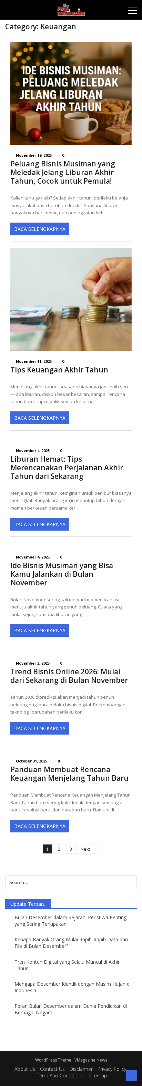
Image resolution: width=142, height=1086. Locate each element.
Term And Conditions (60, 1075)
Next (85, 849)
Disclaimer (81, 1069)
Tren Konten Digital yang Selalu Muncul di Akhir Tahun (67, 965)
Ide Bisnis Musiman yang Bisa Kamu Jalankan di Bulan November (61, 574)
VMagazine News (90, 1060)
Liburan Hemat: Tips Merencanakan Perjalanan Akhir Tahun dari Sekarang (66, 468)
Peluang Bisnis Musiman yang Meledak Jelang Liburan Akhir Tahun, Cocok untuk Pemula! (62, 172)
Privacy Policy (112, 1069)
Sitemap (98, 1075)
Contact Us (52, 1069)
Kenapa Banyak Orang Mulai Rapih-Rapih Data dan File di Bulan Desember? (71, 942)
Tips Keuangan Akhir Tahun (59, 370)
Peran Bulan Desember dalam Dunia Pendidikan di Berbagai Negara (70, 1009)
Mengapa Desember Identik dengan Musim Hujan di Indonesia (72, 987)
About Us (24, 1069)
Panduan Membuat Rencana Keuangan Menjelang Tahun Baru (69, 773)
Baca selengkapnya (39, 229)
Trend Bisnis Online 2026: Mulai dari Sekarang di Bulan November (69, 676)
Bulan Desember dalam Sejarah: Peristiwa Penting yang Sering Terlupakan (70, 920)
